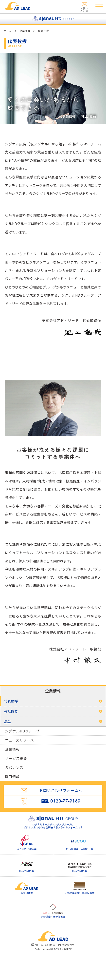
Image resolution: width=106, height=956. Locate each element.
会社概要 (11, 711)
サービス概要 (16, 758)
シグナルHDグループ (22, 730)
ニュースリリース (19, 740)
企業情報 (53, 690)
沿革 (7, 721)
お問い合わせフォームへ (61, 790)
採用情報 (12, 776)
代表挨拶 (11, 701)
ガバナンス (14, 767)
